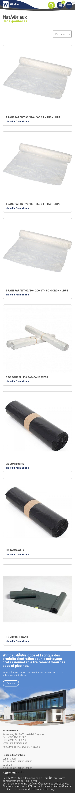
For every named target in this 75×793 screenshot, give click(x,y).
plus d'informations (17, 121)
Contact (11, 683)
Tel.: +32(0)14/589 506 (14, 737)
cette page (49, 789)
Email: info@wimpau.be (15, 742)
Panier (63, 2)
